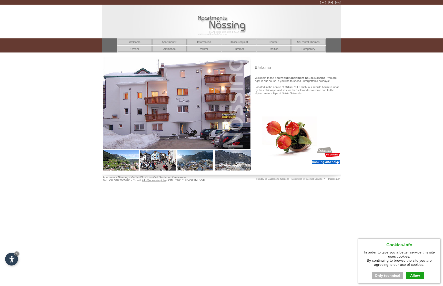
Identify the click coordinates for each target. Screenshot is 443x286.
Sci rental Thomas (308, 42)
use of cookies (411, 264)
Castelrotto (273, 179)
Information (204, 42)
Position (273, 48)
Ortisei (134, 48)
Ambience (169, 48)
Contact (273, 42)
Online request (239, 42)
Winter (204, 48)
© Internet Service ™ (314, 179)
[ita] (330, 2)
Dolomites (296, 179)
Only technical (387, 275)
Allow (415, 275)
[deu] (323, 2)
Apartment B (169, 42)
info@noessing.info (154, 180)
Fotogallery (308, 48)
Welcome (134, 42)
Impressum (334, 179)
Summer (239, 48)
